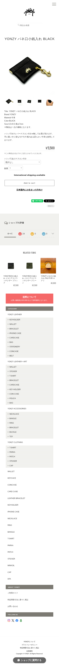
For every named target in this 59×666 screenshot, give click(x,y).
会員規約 (29, 651)
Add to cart (29, 183)
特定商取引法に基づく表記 (18, 600)
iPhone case (15, 333)
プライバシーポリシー (29, 645)
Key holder (15, 389)
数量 (6, 169)
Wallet (12, 324)
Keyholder (14, 320)
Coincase (12, 485)
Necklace (14, 414)
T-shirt (12, 376)
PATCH (12, 456)
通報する (51, 206)
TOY (11, 436)
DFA (9, 579)
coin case (14, 394)
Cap (11, 466)
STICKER (13, 371)
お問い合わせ (13, 606)
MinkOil (11, 565)
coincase (13, 351)
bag (11, 342)
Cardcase (14, 338)
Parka (12, 452)
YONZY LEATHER (15, 314)
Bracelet (14, 329)
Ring (11, 423)
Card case (13, 491)
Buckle (12, 432)
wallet (12, 367)
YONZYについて (29, 641)
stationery (14, 347)
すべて (10, 234)
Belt (11, 356)
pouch (12, 398)
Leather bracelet (16, 498)
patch (10, 552)
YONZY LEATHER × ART (17, 361)
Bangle (12, 418)
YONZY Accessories (17, 409)
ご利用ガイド (13, 593)
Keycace (12, 478)
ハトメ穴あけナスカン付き (15, 159)
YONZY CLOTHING (15, 442)
